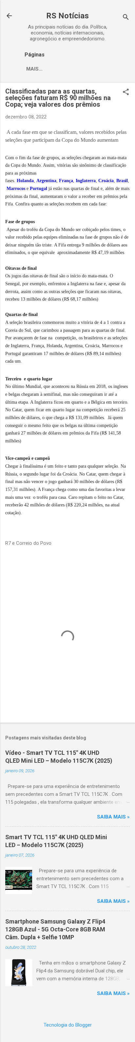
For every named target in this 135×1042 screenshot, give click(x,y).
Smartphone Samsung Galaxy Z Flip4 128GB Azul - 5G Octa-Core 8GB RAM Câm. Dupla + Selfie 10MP (55, 929)
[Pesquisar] (126, 18)
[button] (126, 92)
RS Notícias (67, 15)
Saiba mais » (113, 817)
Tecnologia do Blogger (68, 1025)
